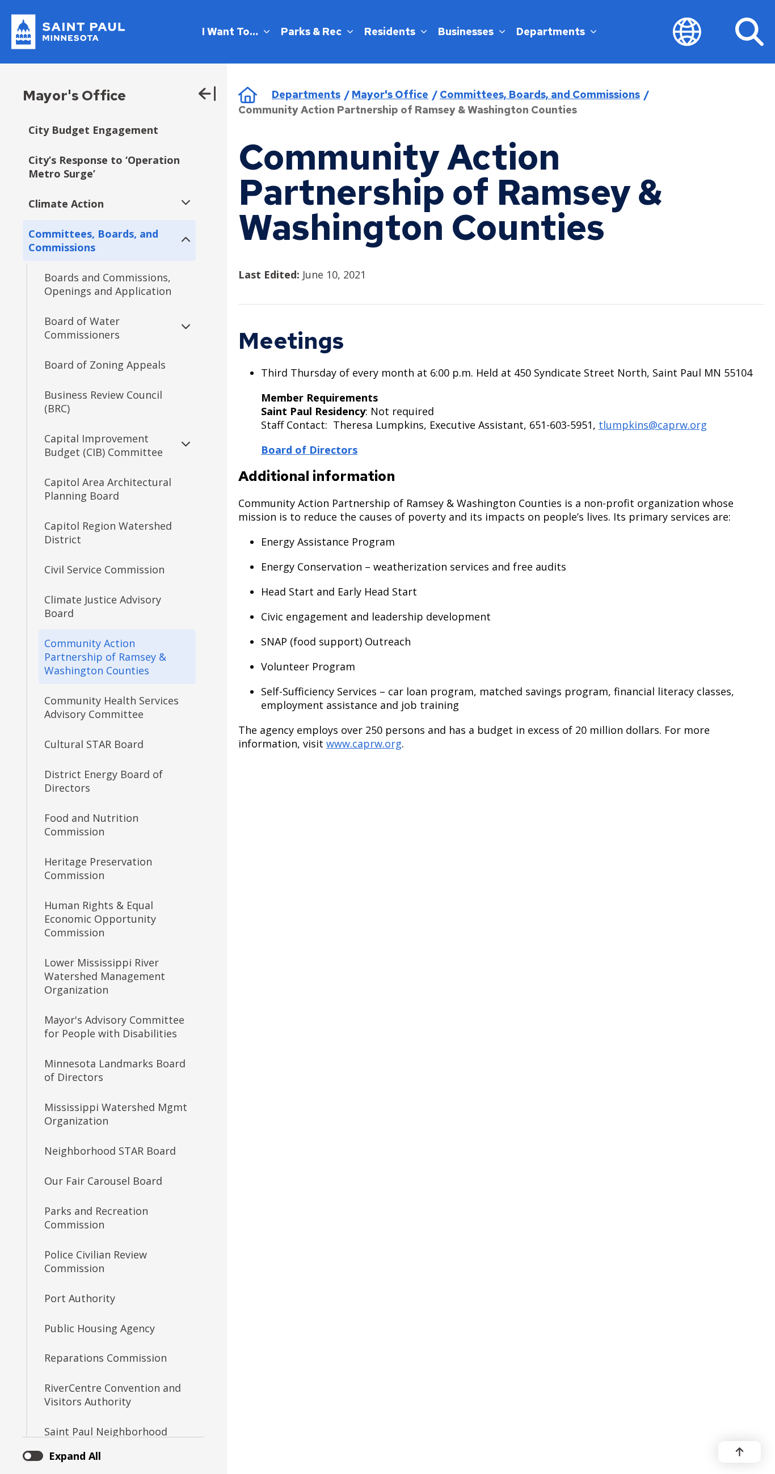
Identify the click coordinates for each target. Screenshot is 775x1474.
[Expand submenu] (183, 203)
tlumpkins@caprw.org (653, 425)
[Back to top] (739, 1452)
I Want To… (230, 31)
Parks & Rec (311, 31)
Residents (389, 31)
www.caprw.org (364, 743)
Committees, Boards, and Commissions (540, 94)
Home (247, 94)
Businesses (466, 31)
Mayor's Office (74, 95)
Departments (550, 31)
